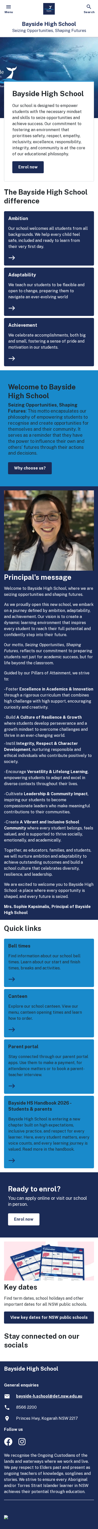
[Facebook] (8, 1444)
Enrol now (28, 167)
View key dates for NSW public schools (49, 1317)
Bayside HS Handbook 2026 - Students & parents (39, 1106)
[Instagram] (22, 1444)
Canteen (17, 996)
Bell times (19, 946)
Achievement (22, 325)
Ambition (18, 218)
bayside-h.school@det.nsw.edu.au (49, 1396)
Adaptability (22, 274)
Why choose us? (30, 468)
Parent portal (23, 1046)
